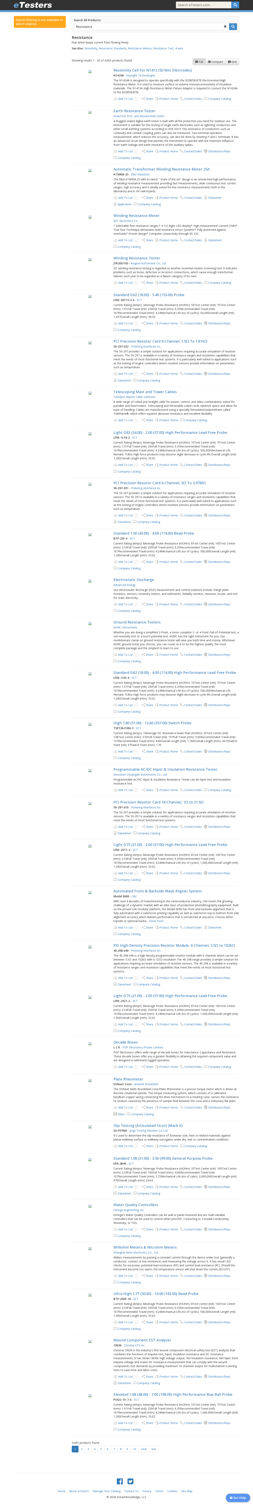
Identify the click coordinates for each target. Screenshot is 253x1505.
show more (156, 921)
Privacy (146, 1491)
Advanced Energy (124, 585)
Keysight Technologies (140, 75)
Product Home (168, 99)
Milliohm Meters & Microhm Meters (145, 1247)
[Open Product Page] (90, 71)
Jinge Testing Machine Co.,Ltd (149, 1130)
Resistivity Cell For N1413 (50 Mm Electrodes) (152, 70)
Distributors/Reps (219, 151)
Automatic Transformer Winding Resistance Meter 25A (161, 169)
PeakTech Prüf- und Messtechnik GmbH (138, 116)
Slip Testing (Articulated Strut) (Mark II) (148, 1125)
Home (61, 1491)
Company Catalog (219, 99)
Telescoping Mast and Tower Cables (145, 391)
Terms (159, 1491)
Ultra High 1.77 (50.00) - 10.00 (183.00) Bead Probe (155, 1293)
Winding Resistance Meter (136, 215)
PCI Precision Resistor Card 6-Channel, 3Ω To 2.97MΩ (159, 482)
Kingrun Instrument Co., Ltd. (149, 263)
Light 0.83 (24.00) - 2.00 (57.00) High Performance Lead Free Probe (170, 432)
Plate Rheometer (128, 1079)
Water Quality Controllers (135, 1204)
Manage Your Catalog (107, 1491)
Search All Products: (87, 20)
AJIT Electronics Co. (125, 221)
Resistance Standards (112, 48)
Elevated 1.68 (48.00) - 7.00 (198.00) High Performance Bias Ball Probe (172, 1394)
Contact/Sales (193, 99)
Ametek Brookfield (146, 1084)
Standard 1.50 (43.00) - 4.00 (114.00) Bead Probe (153, 533)
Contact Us (131, 1491)
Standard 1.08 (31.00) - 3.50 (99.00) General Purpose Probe (163, 1158)
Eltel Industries (140, 174)
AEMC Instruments (125, 627)
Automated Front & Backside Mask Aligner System (157, 891)
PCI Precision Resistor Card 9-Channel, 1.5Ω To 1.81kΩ (160, 341)
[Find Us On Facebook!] (120, 1481)
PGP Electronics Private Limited (143, 1047)
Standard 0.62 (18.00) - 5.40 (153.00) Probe (148, 294)
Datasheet (215, 198)
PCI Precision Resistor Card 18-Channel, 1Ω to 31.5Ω (158, 802)
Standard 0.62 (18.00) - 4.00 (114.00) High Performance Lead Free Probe (174, 672)
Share (149, 99)
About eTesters (79, 1491)
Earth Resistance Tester (134, 110)
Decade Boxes (125, 1042)
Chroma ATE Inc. (134, 1345)
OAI (134, 896)
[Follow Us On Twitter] (130, 1481)
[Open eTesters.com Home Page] (33, 5)
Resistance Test (163, 48)
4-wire (179, 48)
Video (121, 1114)
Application (125, 204)
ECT (139, 300)
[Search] (235, 5)
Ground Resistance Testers (137, 622)
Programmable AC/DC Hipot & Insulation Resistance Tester (165, 769)
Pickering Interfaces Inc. (146, 346)
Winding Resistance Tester (136, 258)
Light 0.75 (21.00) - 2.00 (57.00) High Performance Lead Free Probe (170, 844)
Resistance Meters (140, 48)
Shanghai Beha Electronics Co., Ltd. (136, 1252)
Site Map (187, 1491)
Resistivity (91, 48)
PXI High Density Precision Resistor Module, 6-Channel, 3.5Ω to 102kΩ (174, 945)
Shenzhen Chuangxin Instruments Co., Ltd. (140, 774)
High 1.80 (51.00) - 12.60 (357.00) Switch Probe (152, 722)
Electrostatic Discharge (133, 579)
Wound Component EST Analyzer (142, 1340)
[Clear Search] (225, 26)
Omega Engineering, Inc (128, 1210)
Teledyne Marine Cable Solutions (134, 397)
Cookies (172, 1491)
